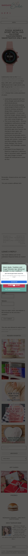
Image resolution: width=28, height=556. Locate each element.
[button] (14, 273)
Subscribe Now (14, 281)
